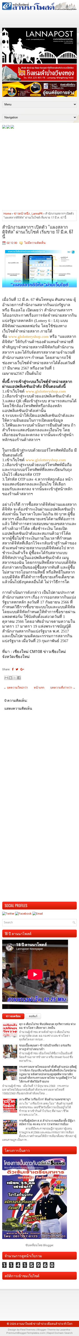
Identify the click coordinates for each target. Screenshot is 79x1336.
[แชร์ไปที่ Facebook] (19, 678)
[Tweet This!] (16, 669)
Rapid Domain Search (60, 1333)
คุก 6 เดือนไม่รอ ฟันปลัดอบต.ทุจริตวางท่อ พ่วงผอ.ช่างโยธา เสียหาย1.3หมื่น (47, 1025)
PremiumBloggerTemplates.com (25, 1333)
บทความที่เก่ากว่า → (62, 687)
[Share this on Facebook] (12, 669)
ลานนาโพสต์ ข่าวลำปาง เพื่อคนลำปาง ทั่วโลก (44, 1323)
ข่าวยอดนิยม (13, 1016)
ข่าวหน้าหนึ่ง (22, 213)
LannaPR (37, 213)
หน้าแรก (39, 687)
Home (7, 213)
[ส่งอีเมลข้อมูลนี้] (6, 678)
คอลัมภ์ (33, 1016)
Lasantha (65, 1329)
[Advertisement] (39, 169)
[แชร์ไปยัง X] (15, 678)
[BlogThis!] (10, 678)
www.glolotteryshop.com (28, 336)
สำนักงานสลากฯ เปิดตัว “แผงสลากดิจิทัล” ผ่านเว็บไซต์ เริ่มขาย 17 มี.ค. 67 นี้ (37, 231)
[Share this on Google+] (22, 669)
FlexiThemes (27, 1329)
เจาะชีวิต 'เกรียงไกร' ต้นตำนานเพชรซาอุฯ (44, 1099)
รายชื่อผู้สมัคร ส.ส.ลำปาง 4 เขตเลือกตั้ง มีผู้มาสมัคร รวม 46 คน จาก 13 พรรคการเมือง (47, 1122)
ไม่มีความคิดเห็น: (35, 242)
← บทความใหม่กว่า (16, 687)
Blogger (48, 1245)
